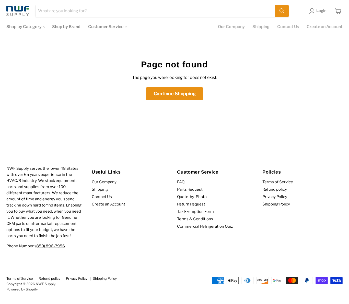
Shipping (261, 26)
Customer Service (106, 26)
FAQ (180, 182)
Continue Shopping (175, 93)
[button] (319, 11)
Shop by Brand (66, 26)
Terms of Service (277, 182)
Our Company (231, 26)
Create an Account (325, 26)
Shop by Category (24, 26)
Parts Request (190, 189)
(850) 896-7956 (50, 246)
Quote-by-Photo (192, 196)
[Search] (282, 11)
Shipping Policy (276, 204)
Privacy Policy (274, 196)
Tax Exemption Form (195, 211)
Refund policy (274, 189)
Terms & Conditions (195, 219)
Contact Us (288, 26)
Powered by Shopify (22, 289)
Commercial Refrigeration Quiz (205, 226)
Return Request (191, 204)
